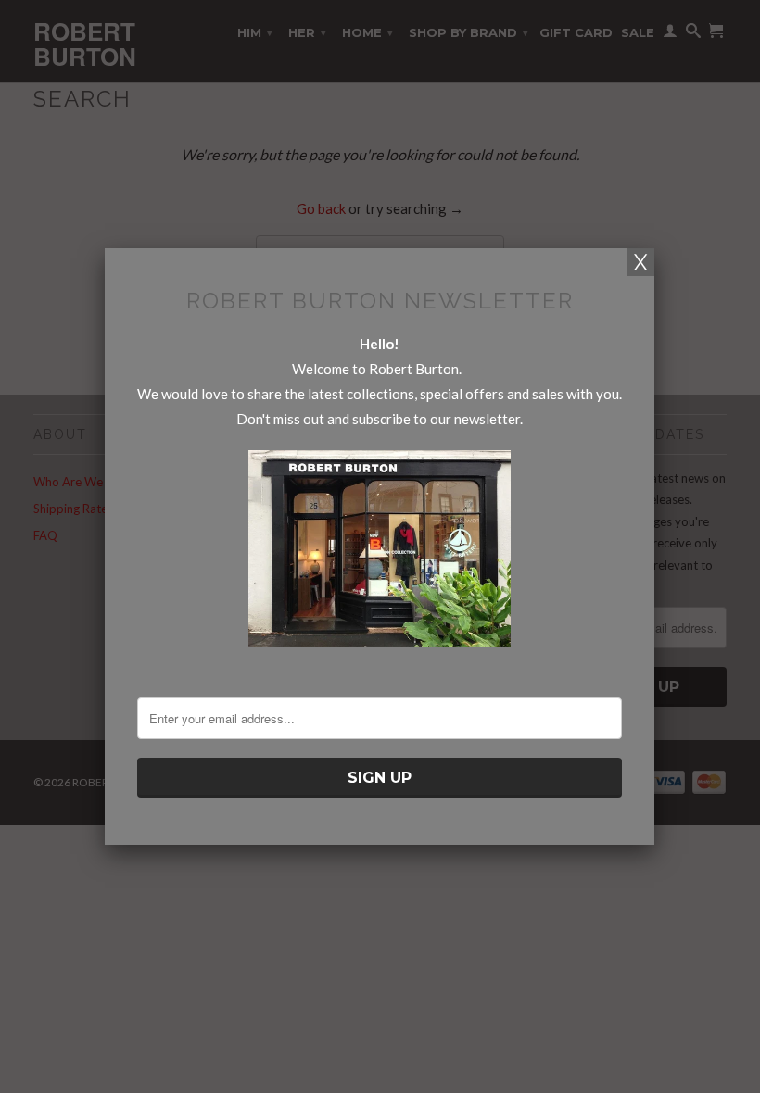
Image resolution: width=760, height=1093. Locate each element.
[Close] (640, 262)
